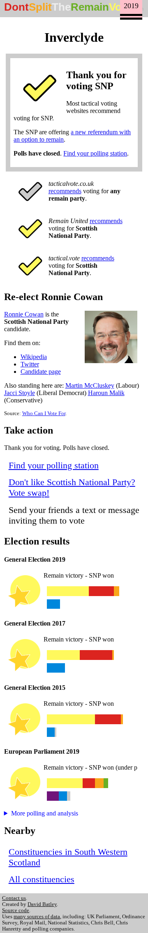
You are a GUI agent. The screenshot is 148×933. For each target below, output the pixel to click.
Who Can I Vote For (43, 413)
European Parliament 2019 (41, 751)
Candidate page (41, 371)
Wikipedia (34, 356)
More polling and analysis (44, 813)
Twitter (30, 364)
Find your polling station (95, 153)
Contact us (14, 898)
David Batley (42, 904)
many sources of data (37, 916)
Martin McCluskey (89, 385)
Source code (15, 910)
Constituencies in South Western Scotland (68, 857)
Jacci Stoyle (19, 392)
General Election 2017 (34, 623)
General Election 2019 (34, 559)
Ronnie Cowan (24, 314)
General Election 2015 (34, 687)
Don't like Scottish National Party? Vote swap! (72, 487)
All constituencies (41, 879)
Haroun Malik (106, 392)
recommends (65, 191)
